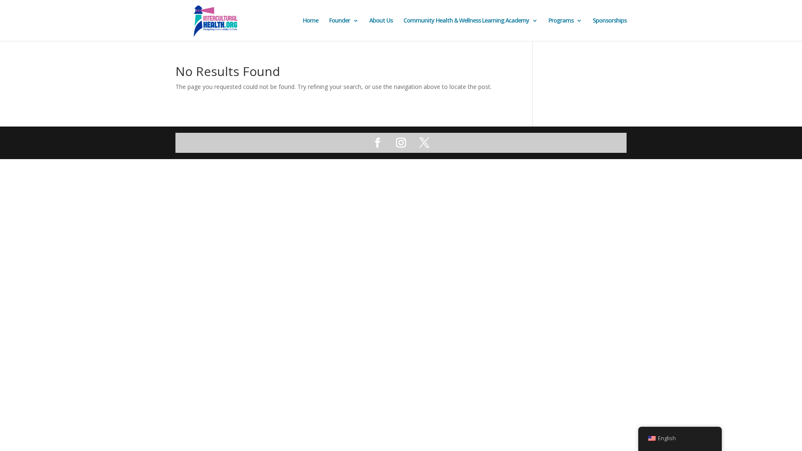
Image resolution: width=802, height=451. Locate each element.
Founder (339, 21)
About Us (381, 21)
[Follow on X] (424, 143)
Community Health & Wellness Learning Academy (466, 21)
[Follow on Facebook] (378, 143)
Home (310, 21)
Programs (561, 21)
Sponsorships (610, 21)
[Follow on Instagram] (401, 143)
